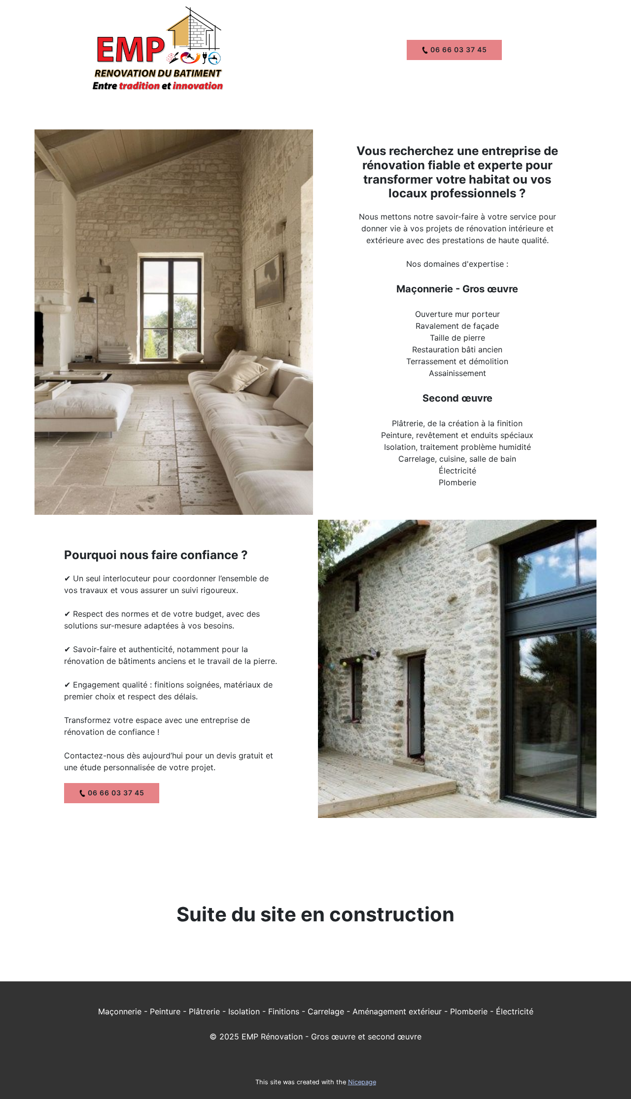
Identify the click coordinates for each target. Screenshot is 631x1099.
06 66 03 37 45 (457, 49)
